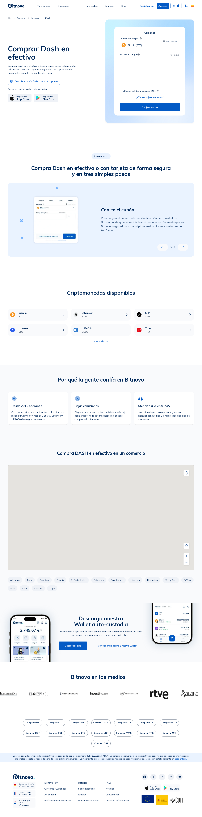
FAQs (108, 782)
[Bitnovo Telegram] (179, 777)
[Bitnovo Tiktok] (171, 777)
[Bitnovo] (17, 6)
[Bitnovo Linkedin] (162, 777)
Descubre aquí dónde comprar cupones (36, 81)
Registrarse (147, 5)
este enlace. (181, 758)
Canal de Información (117, 800)
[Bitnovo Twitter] (153, 777)
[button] (192, 6)
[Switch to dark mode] (186, 5)
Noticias (110, 788)
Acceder (163, 5)
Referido (82, 782)
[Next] (183, 247)
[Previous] (162, 247)
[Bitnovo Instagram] (145, 777)
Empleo (82, 794)
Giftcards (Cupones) (55, 788)
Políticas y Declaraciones (58, 800)
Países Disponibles (88, 800)
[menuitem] (43, 6)
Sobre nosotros (86, 788)
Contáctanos (112, 794)
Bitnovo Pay (51, 782)
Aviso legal (50, 794)
